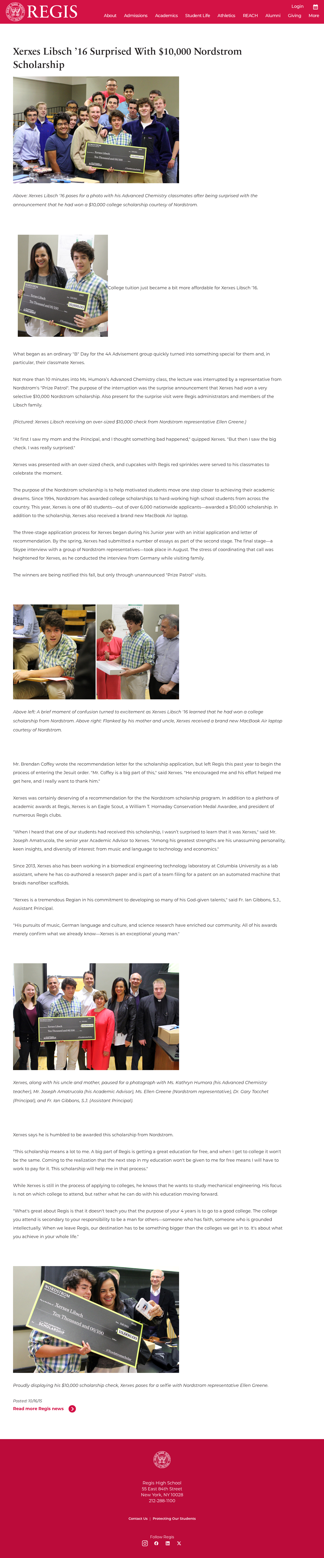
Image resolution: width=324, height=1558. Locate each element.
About (110, 16)
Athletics (226, 16)
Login (298, 7)
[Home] (41, 11)
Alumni (272, 16)
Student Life (197, 16)
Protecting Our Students (174, 1519)
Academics (166, 16)
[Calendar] (315, 7)
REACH (250, 16)
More (314, 16)
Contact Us (138, 1519)
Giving (294, 16)
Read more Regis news (38, 1408)
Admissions (136, 16)
